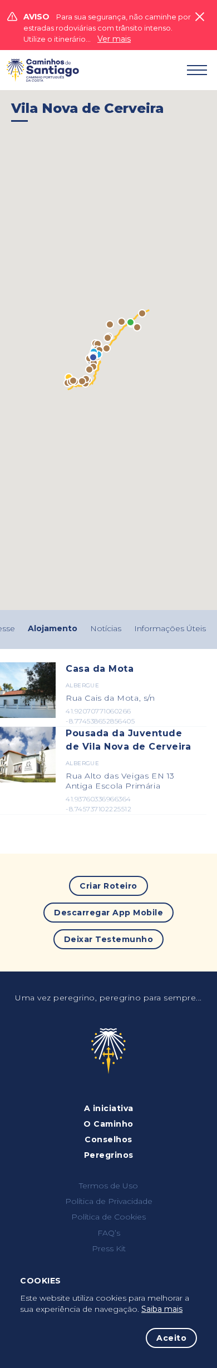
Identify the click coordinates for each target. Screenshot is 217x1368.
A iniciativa (109, 1108)
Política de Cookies (108, 1217)
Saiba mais (162, 1309)
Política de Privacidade (108, 1201)
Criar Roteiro (108, 886)
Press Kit (109, 1248)
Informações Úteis (170, 628)
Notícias (105, 628)
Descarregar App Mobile (108, 913)
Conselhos (108, 1139)
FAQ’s (108, 1233)
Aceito (171, 1338)
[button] (142, 313)
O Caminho (108, 1124)
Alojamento (52, 628)
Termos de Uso (108, 1186)
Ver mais (114, 39)
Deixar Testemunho (109, 939)
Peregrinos (109, 1155)
